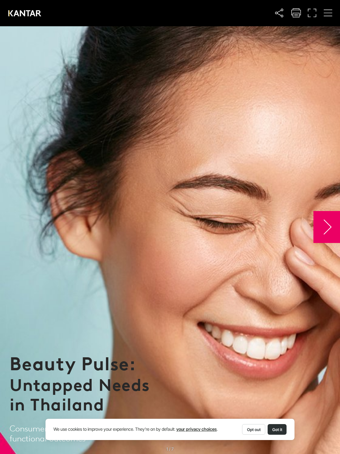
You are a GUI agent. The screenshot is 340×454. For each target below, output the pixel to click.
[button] (279, 13)
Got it (277, 429)
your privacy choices (196, 429)
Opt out (254, 429)
